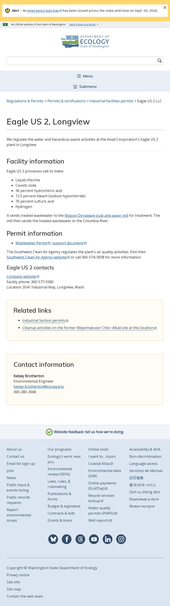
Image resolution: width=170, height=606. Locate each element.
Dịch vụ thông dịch (144, 492)
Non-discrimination (145, 456)
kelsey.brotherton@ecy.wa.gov (39, 386)
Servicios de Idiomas (146, 470)
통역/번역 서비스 (142, 484)
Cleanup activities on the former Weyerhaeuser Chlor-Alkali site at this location (87, 327)
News (11, 477)
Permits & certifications (66, 101)
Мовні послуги (142, 506)
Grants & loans (60, 520)
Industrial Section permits (43, 320)
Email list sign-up (21, 463)
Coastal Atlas (99, 463)
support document (67, 243)
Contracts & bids (61, 513)
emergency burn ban (43, 10)
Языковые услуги (144, 499)
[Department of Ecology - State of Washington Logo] (85, 41)
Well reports (98, 520)
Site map (14, 589)
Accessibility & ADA (144, 449)
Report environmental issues (19, 515)
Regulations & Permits (25, 101)
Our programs (59, 449)
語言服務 (136, 477)
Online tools (98, 449)
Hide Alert (155, 8)
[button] (85, 76)
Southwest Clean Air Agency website (37, 257)
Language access (143, 463)
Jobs (10, 470)
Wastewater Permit (31, 243)
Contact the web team (25, 596)
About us (14, 449)
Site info (13, 582)
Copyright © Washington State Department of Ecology (52, 567)
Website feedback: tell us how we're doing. (88, 431)
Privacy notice (18, 574)
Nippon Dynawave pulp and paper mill (96, 215)
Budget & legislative (64, 506)
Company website (21, 276)
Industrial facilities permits (111, 101)
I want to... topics (102, 456)
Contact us (15, 456)
